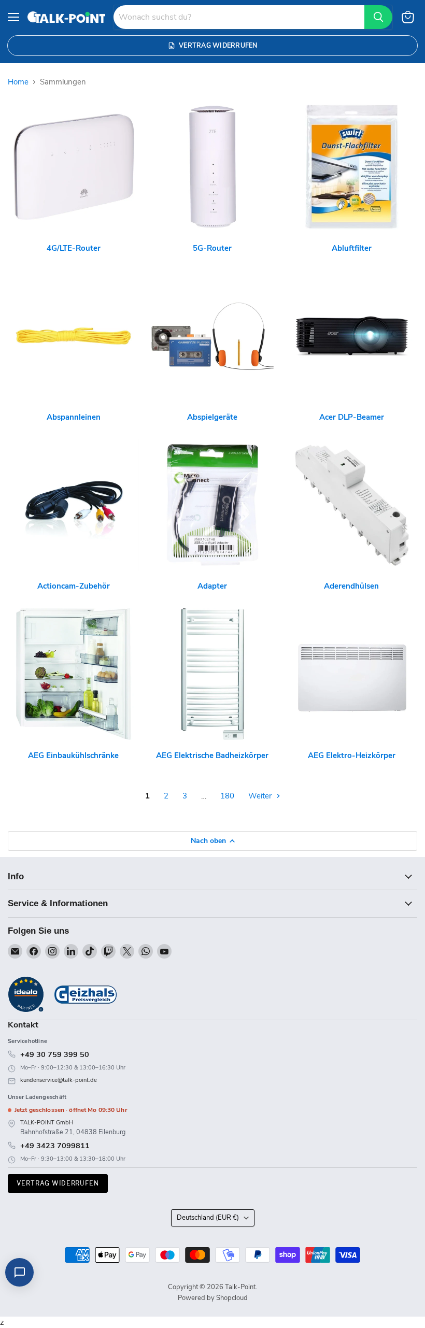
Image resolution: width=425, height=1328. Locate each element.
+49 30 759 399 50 (54, 1054)
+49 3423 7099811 (55, 1145)
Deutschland (208, 1217)
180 (227, 796)
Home (18, 82)
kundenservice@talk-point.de (58, 1080)
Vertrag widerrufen (58, 1183)
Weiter (261, 796)
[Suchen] (378, 17)
